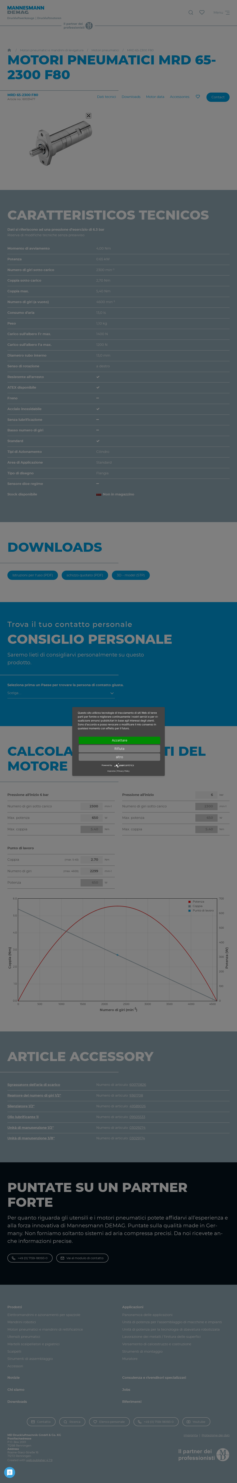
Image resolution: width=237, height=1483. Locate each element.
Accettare (119, 740)
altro (119, 757)
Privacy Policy (123, 771)
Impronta (111, 771)
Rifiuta (119, 749)
